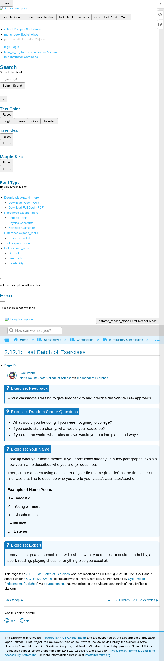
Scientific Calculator (22, 227)
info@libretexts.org (97, 655)
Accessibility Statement (20, 655)
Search (11, 331)
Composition (85, 339)
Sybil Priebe (28, 373)
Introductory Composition (126, 339)
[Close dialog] (2, 301)
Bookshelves (52, 339)
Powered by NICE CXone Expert (64, 637)
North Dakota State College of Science (46, 377)
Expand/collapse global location (157, 338)
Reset (7, 114)
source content (54, 583)
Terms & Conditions (142, 650)
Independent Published (92, 377)
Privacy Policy (117, 650)
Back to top (12, 600)
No (27, 620)
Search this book (11, 72)
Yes (12, 620)
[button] (15, 258)
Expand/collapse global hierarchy (9, 340)
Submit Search (13, 85)
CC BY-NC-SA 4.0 (39, 579)
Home (24, 339)
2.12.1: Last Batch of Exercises (48, 574)
